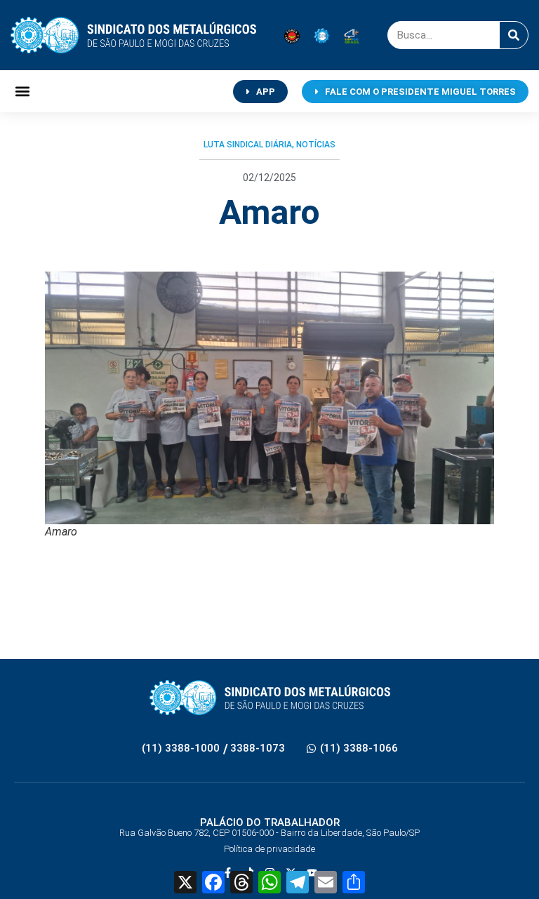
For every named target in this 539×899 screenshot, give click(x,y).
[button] (22, 91)
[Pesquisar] (514, 35)
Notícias (315, 144)
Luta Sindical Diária (248, 144)
